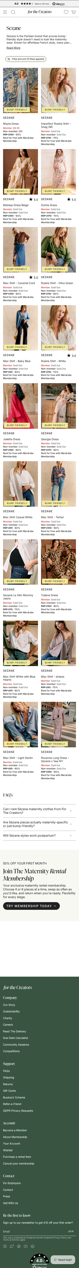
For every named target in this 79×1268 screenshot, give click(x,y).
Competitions (11, 1051)
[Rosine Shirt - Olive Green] (58, 250)
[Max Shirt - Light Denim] (20, 724)
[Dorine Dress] (58, 172)
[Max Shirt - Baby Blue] (20, 328)
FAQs (6, 1070)
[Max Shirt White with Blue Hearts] (20, 643)
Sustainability (11, 1011)
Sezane (9, 117)
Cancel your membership (18, 1163)
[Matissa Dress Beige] (20, 172)
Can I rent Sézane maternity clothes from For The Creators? (34, 811)
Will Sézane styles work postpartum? (29, 835)
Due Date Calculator (15, 1037)
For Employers (12, 1183)
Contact (8, 1189)
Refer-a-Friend (12, 1104)
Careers (8, 1024)
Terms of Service (11, 1240)
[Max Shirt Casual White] (20, 484)
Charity (7, 1018)
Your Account (11, 1143)
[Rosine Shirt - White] (58, 328)
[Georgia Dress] (58, 406)
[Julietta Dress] (20, 406)
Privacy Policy (60, 1238)
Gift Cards (9, 1090)
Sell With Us (10, 1203)
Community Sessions (16, 1044)
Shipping (8, 1077)
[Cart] (73, 12)
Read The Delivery (14, 1031)
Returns (8, 1084)
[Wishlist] (66, 12)
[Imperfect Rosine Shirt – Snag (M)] (58, 90)
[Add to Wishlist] (33, 72)
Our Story (9, 1004)
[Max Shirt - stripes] (58, 643)
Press (6, 1196)
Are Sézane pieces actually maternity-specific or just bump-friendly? (35, 824)
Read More (13, 48)
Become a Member (15, 1130)
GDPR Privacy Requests (18, 1110)
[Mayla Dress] (20, 90)
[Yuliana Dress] (58, 562)
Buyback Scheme (14, 1097)
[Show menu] (5, 12)
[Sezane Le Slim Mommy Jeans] (20, 562)
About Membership (15, 1137)
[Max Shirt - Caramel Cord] (20, 250)
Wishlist (8, 1150)
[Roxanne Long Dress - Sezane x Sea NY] (58, 724)
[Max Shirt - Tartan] (58, 484)
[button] (13, 12)
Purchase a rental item (17, 1156)
